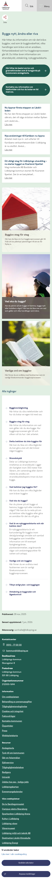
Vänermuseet (8, 828)
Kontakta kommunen (12, 721)
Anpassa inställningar (27, 874)
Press (4, 730)
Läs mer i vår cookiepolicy (14, 854)
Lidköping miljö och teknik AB (16, 833)
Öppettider (7, 725)
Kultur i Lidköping (10, 818)
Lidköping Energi (22, 842)
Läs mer (8, 125)
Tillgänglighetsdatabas (25, 767)
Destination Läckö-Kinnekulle (26, 838)
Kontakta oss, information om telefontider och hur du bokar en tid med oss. (22, 89)
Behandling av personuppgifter (17, 701)
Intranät (18, 777)
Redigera (6, 772)
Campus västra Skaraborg (14, 809)
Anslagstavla (8, 748)
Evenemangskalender (25, 791)
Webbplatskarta (10, 735)
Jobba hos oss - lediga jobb (15, 782)
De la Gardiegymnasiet (13, 804)
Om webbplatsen (10, 696)
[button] (29, 5)
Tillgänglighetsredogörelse (14, 706)
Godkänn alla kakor (26, 863)
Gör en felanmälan (11, 757)
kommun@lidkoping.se (17, 650)
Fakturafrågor (8, 716)
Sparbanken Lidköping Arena (16, 813)
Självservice (20, 762)
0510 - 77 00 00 (14, 644)
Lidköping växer (9, 823)
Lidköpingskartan (23, 786)
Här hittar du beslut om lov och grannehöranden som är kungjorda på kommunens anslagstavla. (23, 70)
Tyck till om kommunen (26, 752)
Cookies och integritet (12, 711)
